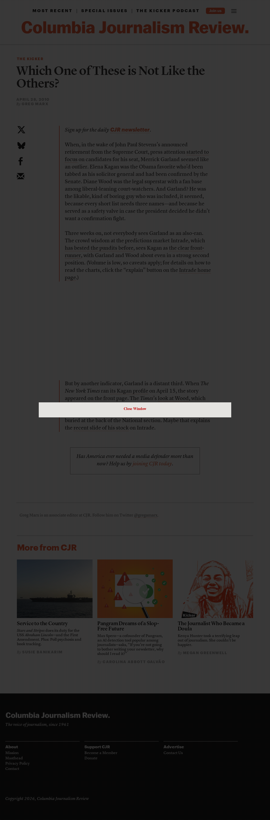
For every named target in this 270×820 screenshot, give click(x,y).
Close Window (135, 408)
